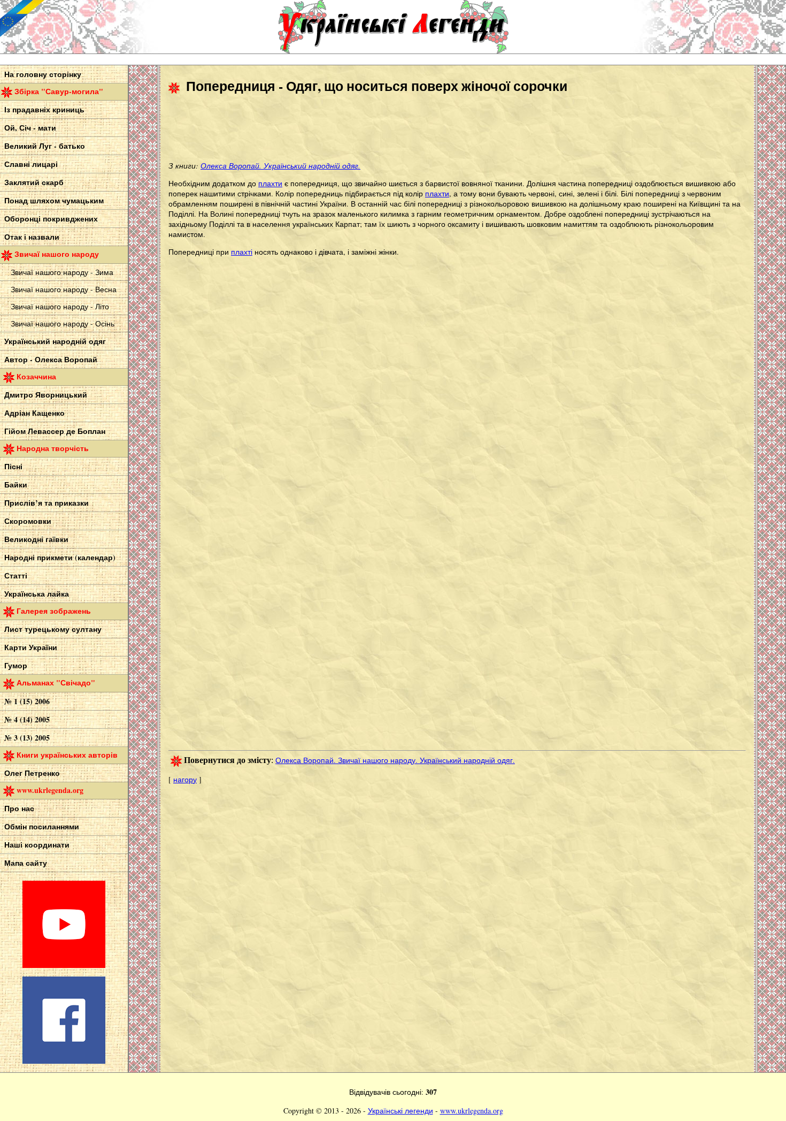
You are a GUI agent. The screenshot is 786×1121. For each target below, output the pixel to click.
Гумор (15, 665)
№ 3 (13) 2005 (27, 737)
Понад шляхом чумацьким (54, 200)
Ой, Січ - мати (30, 127)
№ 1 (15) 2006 (27, 701)
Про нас (19, 808)
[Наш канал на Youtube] (63, 965)
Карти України (30, 647)
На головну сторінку (42, 74)
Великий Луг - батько (44, 145)
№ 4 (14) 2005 (27, 719)
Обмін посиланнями (41, 826)
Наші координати (37, 844)
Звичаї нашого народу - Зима (62, 272)
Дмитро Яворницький (45, 394)
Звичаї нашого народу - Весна (64, 289)
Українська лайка (36, 593)
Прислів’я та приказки (46, 502)
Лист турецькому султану (53, 629)
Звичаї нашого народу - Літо (60, 306)
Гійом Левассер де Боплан (54, 431)
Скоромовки (27, 521)
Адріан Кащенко (34, 412)
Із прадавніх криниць (44, 109)
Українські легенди (400, 1110)
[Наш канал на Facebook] (63, 1061)
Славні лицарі (31, 164)
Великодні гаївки (36, 539)
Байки (15, 484)
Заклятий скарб (34, 182)
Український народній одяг (55, 341)
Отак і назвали (31, 236)
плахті (241, 252)
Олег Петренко (32, 773)
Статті (15, 575)
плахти (270, 183)
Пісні (13, 466)
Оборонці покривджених (51, 218)
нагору (185, 779)
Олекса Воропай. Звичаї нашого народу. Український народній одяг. (395, 760)
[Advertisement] (363, 129)
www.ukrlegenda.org (471, 1110)
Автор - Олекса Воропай (50, 359)
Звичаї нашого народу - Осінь (62, 323)
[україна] (80, 27)
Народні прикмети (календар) (59, 557)
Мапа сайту (25, 862)
